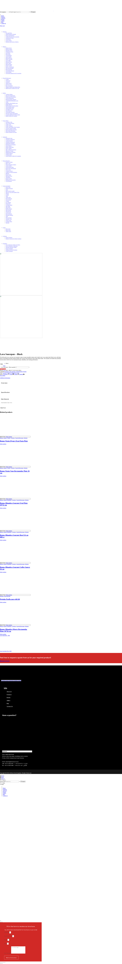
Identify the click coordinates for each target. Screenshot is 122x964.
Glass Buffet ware (10, 108)
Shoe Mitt (8, 206)
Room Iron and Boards (11, 168)
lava (18, 373)
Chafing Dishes (9, 94)
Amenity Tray (9, 219)
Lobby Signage (9, 125)
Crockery (8, 82)
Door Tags (8, 187)
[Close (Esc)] (0, 962)
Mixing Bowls (9, 58)
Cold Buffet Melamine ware (12, 100)
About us (3, 18)
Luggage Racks (9, 171)
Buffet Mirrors (9, 104)
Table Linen (8, 231)
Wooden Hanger (9, 215)
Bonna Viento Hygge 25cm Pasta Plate (14, 441)
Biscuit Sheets (9, 69)
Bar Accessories (9, 85)
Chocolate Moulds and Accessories (13, 73)
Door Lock (8, 169)
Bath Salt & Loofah (10, 191)
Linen (4, 227)
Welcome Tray (9, 176)
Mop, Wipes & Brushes (11, 149)
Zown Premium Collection (12, 246)
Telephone (8, 177)
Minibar (7, 173)
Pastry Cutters (9, 65)
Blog (2, 22)
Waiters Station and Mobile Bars (13, 87)
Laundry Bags (9, 221)
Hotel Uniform (9, 237)
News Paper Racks (10, 123)
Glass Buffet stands (10, 107)
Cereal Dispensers (10, 98)
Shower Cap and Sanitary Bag (12, 192)
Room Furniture (9, 248)
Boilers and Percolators (11, 97)
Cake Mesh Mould (10, 70)
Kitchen (4, 31)
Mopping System (9, 151)
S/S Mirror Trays (9, 109)
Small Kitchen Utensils (11, 34)
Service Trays (9, 84)
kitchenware (14, 373)
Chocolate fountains (10, 112)
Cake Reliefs (8, 72)
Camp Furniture (9, 251)
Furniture (5, 243)
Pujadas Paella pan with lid (10, 599)
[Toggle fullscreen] (3, 962)
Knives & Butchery (10, 35)
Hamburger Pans (9, 51)
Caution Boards (9, 140)
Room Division (6, 160)
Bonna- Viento (7, 438)
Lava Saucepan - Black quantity (8, 367)
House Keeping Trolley (11, 164)
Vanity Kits (8, 197)
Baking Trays (9, 48)
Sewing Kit (8, 200)
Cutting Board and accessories (12, 36)
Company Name (8, 936)
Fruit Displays (9, 110)
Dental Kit (8, 203)
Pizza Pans (8, 54)
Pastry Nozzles (9, 59)
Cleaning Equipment (10, 142)
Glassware (8, 80)
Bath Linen (8, 230)
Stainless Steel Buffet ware (12, 103)
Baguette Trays (9, 50)
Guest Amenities (6, 186)
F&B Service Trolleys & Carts (12, 88)
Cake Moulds (9, 55)
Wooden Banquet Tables (11, 247)
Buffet (4, 93)
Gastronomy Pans (10, 38)
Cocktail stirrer (9, 205)
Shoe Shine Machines (10, 131)
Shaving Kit (8, 211)
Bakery (4, 46)
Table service (9, 83)
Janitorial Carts (9, 138)
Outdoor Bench (9, 153)
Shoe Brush (8, 210)
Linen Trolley (9, 166)
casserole (5, 373)
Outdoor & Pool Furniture (11, 250)
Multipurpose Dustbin (10, 152)
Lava (4, 370)
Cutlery (7, 79)
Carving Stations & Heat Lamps (13, 114)
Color (1, 364)
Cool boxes (8, 39)
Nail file (7, 222)
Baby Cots (8, 163)
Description (2, 375)
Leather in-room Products (11, 172)
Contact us (3, 23)
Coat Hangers (9, 181)
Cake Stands (8, 56)
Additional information (5, 378)
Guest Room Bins (10, 167)
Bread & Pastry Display (11, 99)
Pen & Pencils (9, 198)
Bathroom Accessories (11, 180)
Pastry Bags (8, 63)
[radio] (7, 363)
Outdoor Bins (9, 154)
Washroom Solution (10, 143)
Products (3, 17)
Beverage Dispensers (10, 95)
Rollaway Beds (9, 162)
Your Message (7, 953)
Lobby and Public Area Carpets (13, 127)
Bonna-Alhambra (7, 500)
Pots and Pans (9, 33)
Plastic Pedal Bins (10, 147)
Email (5, 943)
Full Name (6, 932)
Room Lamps (9, 178)
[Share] (2, 962)
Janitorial (5, 137)
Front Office (5, 120)
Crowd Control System (11, 128)
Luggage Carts (9, 122)
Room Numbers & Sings (11, 129)
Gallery (2, 20)
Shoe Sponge (9, 217)
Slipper (7, 193)
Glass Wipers (9, 145)
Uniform (5, 236)
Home (2, 15)
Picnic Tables (9, 148)
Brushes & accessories (11, 144)
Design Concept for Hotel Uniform (13, 238)
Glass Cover (8, 220)
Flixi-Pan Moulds (9, 68)
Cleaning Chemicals (10, 139)
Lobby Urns (8, 124)
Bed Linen (8, 228)
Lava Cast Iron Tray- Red (5, 651)
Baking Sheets (9, 49)
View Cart (2, 25)
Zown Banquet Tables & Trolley (13, 244)
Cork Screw (8, 212)
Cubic (7, 102)
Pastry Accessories (10, 67)
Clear (4, 365)
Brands (2, 19)
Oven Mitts (8, 60)
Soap (7, 189)
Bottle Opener (9, 208)
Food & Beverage (7, 78)
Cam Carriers (9, 40)
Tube (7, 196)
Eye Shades (8, 202)
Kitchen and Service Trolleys (12, 41)
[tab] (61, 375)
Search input (13, 12)
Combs (7, 194)
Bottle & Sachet (9, 188)
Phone (5, 939)
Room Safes (8, 174)
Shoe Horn (8, 207)
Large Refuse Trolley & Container (13, 156)
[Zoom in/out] (4, 962)
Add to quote (3, 369)
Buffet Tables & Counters (11, 116)
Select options (9, 436)
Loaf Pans (8, 53)
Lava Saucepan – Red (5, 635)
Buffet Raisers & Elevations (12, 105)
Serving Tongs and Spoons (12, 113)
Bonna (1, 438)
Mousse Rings (9, 62)
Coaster (7, 201)
